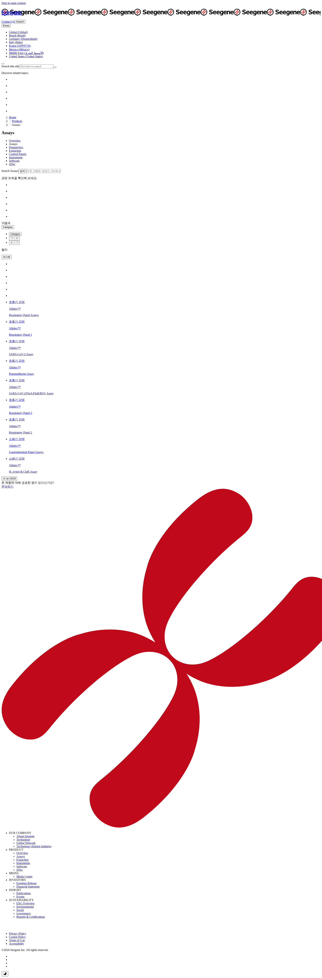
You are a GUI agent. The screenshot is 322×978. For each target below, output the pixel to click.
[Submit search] (54, 67)
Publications (23, 893)
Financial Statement (28, 886)
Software (21, 866)
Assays (20, 856)
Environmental (25, 906)
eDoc (19, 869)
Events (20, 896)
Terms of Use (17, 940)
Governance (23, 913)
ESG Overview (25, 903)
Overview (22, 853)
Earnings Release (26, 883)
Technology (23, 839)
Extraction (22, 859)
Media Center (24, 876)
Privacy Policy (17, 933)
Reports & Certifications (30, 916)
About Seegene (25, 836)
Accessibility (16, 943)
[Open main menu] (2, 63)
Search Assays (9, 170)
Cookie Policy (17, 936)
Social (20, 910)
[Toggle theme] (4, 974)
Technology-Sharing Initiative (33, 846)
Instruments (23, 863)
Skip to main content (13, 3)
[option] (18, 32)
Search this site (10, 66)
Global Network (26, 843)
